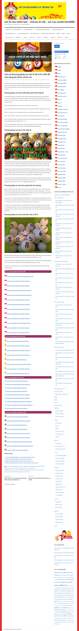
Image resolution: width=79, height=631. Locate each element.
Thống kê (45, 37)
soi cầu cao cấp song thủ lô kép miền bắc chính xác (19, 295)
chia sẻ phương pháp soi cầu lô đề (15, 466)
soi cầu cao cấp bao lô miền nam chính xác (17, 391)
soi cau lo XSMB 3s (63, 607)
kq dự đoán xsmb (66, 593)
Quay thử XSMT (61, 181)
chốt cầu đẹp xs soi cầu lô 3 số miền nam (64, 371)
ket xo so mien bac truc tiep (63, 590)
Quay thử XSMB (61, 174)
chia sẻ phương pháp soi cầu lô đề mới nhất (34, 466)
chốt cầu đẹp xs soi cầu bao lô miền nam (64, 350)
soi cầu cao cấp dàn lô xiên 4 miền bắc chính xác (18, 355)
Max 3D (59, 99)
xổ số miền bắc (57, 623)
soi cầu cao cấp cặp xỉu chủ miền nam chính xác (18, 394)
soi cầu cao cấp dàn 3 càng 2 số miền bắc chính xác (18, 364)
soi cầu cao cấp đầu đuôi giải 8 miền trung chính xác (19, 441)
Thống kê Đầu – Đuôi (63, 151)
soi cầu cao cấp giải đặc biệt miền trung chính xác (18, 421)
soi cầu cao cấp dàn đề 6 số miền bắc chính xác (18, 314)
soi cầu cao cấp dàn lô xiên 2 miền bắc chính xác (18, 345)
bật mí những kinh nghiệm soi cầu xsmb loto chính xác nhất (20, 457)
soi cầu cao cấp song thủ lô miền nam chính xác (18, 398)
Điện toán (32, 37)
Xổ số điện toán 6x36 (63, 109)
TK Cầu (38, 37)
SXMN (63, 33)
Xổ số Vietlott (58, 423)
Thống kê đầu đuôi (62, 132)
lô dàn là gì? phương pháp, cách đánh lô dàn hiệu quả (18, 459)
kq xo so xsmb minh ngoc (68, 595)
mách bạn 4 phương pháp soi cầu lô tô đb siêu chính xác (19, 461)
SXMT (68, 33)
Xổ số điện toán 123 (62, 112)
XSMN (59, 70)
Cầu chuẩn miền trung (57, 29)
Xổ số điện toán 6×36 (60, 449)
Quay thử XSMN (61, 178)
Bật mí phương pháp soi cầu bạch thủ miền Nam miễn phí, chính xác (22, 462)
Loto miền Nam (61, 168)
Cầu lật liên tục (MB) (63, 122)
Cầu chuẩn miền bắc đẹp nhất (42, 29)
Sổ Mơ (66, 37)
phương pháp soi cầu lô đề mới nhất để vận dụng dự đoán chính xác (20, 470)
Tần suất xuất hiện (62, 158)
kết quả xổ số (64, 597)
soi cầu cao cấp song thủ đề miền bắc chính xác (18, 304)
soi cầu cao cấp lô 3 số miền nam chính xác (17, 408)
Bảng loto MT (58, 502)
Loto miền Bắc (61, 164)
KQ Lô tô (53, 37)
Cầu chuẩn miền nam (10, 33)
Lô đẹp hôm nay (70, 597)
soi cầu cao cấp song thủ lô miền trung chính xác (18, 437)
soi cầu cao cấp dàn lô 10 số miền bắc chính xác (17, 369)
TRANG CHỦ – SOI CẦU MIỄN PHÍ (13, 29)
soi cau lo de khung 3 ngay (59, 603)
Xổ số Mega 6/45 (62, 93)
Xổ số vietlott (61, 89)
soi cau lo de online (61, 605)
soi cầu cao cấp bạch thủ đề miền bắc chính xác (18, 299)
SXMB (58, 33)
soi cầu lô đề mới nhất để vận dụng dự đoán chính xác (17, 471)
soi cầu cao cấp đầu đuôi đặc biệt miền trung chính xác (19, 446)
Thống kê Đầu (61, 145)
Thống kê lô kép (62, 142)
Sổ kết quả (17, 37)
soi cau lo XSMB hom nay (62, 612)
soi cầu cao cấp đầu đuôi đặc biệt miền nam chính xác (20, 405)
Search (57, 46)
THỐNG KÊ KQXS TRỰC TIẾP (48, 33)
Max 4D (59, 103)
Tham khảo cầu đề (34, 33)
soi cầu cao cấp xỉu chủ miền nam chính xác (17, 381)
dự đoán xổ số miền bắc (61, 588)
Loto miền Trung (62, 171)
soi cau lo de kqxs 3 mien (69, 603)
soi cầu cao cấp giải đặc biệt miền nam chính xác (18, 384)
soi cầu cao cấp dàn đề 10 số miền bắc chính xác (18, 323)
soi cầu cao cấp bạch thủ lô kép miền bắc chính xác (19, 290)
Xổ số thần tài (61, 116)
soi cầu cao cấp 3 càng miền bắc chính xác (16, 359)
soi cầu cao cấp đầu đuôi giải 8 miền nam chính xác (19, 401)
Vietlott (25, 37)
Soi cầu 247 (60, 618)
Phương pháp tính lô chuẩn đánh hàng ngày (61, 599)
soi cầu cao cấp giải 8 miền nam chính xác (17, 388)
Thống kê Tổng (61, 155)
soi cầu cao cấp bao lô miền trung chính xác (16, 429)
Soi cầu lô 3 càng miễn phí (66, 618)
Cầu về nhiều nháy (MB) (63, 129)
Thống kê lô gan (62, 135)
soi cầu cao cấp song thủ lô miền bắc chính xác (18, 285)
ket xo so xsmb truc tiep (62, 591)
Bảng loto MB (58, 507)
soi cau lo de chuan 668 (63, 601)
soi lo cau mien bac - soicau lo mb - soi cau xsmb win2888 (25, 79)
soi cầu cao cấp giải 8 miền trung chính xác (16, 425)
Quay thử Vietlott (62, 184)
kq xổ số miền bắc (58, 597)
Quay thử (60, 37)
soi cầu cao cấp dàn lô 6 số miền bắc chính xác (18, 332)
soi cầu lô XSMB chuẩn (69, 620)
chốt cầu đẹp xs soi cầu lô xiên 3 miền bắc (64, 560)
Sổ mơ (59, 187)
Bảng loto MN (58, 504)
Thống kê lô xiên (62, 138)
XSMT (59, 73)
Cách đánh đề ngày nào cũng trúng (65, 575)
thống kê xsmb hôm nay (64, 622)
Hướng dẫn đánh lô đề (23, 33)
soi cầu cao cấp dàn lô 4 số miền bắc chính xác (18, 328)
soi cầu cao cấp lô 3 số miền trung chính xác (17, 450)
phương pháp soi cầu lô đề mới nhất (27, 468)
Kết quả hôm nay (9, 37)
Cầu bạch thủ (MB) (62, 119)
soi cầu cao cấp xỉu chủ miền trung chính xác (17, 416)
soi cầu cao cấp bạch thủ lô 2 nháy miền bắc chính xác (20, 276)
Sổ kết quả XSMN (62, 83)
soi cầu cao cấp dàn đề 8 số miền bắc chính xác (18, 318)
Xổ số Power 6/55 (62, 96)
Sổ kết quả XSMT (62, 86)
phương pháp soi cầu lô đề (11, 468)
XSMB (59, 67)
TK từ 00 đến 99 (61, 161)
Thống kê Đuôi (61, 148)
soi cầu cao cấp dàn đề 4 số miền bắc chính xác (18, 309)
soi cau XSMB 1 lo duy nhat (66, 616)
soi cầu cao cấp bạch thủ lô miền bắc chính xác (18, 281)
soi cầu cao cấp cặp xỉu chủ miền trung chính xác (18, 433)
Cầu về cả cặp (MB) (62, 125)
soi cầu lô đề (41, 470)
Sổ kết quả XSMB (62, 80)
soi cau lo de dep (70, 601)
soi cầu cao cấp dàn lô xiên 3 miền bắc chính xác (18, 350)
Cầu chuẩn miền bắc (28, 29)
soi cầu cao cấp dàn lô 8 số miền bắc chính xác (17, 341)
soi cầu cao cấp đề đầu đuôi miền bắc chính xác (17, 373)
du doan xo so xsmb (66, 577)
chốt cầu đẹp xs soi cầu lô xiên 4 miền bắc (64, 552)
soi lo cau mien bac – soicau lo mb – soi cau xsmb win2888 (39, 21)
